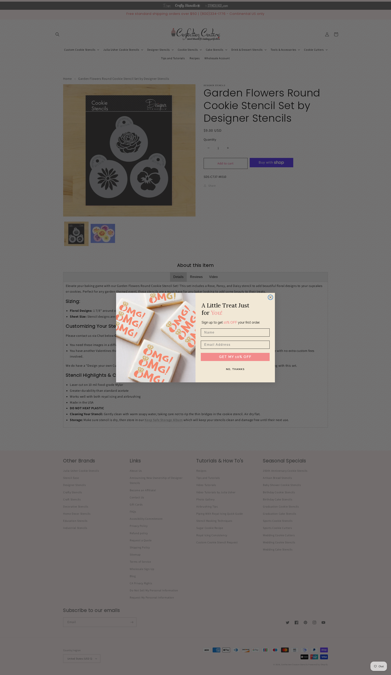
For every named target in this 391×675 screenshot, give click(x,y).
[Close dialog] (270, 297)
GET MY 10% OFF (235, 357)
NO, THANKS (235, 369)
